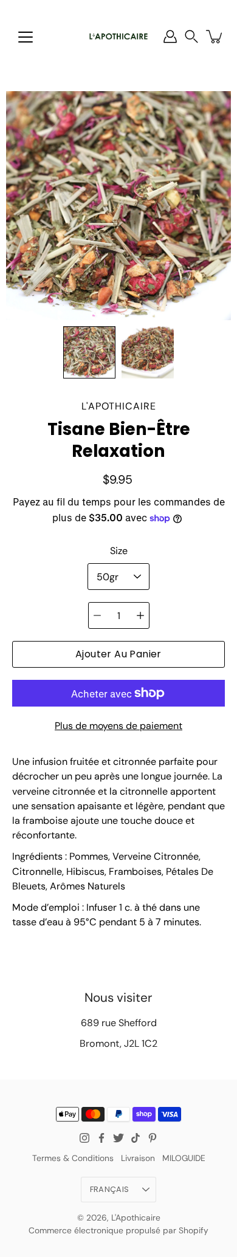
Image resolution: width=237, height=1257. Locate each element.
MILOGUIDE (183, 1158)
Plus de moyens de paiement (118, 725)
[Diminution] (97, 615)
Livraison (138, 1158)
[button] (191, 37)
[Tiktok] (135, 1138)
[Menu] (25, 37)
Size (119, 550)
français (109, 1189)
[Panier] (215, 36)
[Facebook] (101, 1138)
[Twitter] (118, 1138)
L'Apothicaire (135, 1217)
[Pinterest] (152, 1138)
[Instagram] (84, 1138)
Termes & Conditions (73, 1158)
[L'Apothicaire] (118, 36)
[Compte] (170, 36)
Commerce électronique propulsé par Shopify (118, 1230)
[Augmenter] (140, 615)
